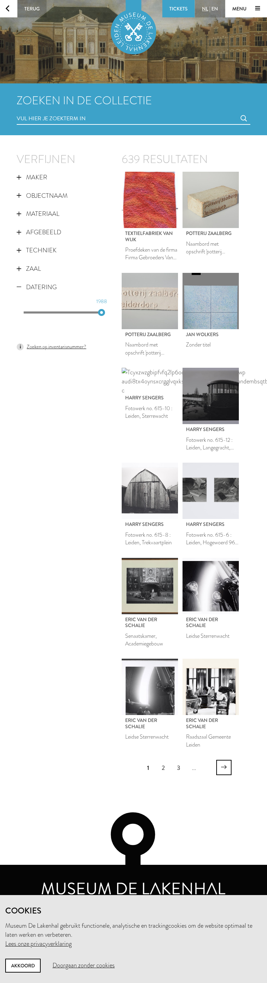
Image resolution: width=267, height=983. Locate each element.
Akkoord (23, 965)
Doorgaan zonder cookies (83, 965)
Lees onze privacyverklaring (38, 943)
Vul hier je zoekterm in (38, 110)
